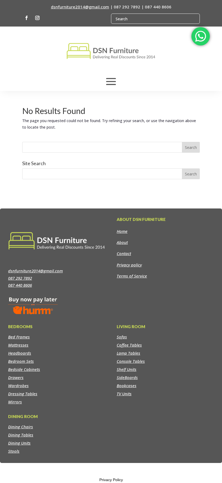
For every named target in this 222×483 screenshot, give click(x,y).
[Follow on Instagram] (37, 18)
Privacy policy (129, 264)
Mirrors (15, 401)
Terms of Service (132, 276)
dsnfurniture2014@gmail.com (80, 6)
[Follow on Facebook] (26, 18)
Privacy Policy (111, 480)
